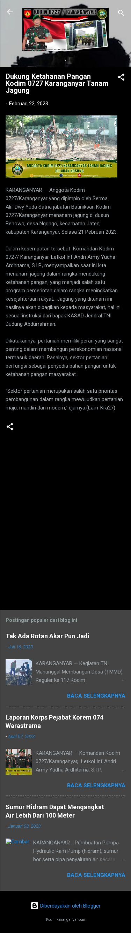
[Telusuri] (121, 14)
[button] (121, 78)
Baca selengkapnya (96, 696)
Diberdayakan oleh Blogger (70, 906)
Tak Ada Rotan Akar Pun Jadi (47, 636)
